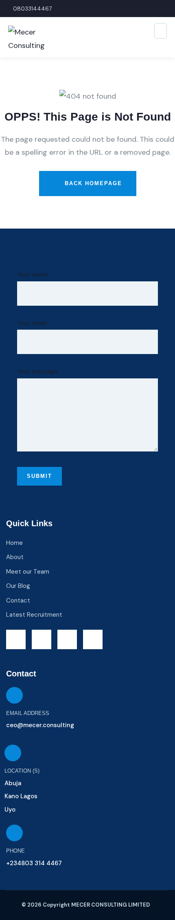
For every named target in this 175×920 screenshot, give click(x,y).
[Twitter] (16, 639)
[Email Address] (14, 695)
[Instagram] (67, 639)
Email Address (27, 713)
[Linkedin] (93, 639)
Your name (32, 274)
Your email (32, 323)
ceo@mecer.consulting (40, 725)
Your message (37, 371)
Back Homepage (92, 183)
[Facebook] (41, 639)
